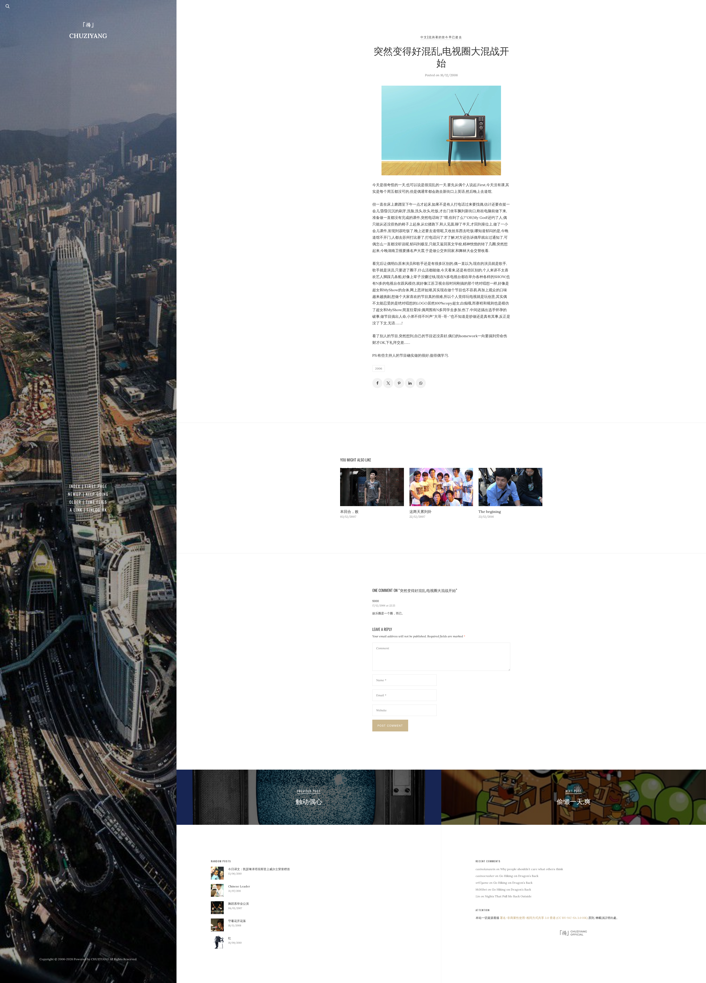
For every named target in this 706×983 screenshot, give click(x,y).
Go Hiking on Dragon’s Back (518, 876)
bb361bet (481, 889)
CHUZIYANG (88, 36)
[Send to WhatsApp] (421, 383)
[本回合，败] (372, 487)
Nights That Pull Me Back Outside (508, 896)
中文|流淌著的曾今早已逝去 (441, 37)
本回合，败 (349, 511)
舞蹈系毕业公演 (238, 903)
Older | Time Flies (88, 502)
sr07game (482, 882)
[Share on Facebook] (377, 383)
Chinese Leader (239, 886)
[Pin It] (399, 383)
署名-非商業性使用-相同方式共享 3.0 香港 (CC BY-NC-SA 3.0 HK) (544, 918)
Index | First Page (88, 486)
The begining (490, 511)
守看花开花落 (237, 921)
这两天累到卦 (420, 511)
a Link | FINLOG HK (88, 510)
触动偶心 (309, 801)
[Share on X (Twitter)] (388, 383)
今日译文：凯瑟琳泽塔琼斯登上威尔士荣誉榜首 (259, 869)
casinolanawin (485, 869)
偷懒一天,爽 (574, 801)
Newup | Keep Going (88, 494)
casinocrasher (485, 876)
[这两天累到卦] (441, 487)
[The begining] (510, 487)
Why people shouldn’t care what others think (531, 869)
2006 (378, 368)
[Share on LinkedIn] (410, 383)
